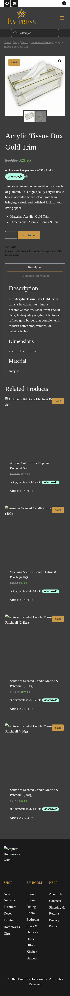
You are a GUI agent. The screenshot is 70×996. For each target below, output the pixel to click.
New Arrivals (9, 897)
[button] (60, 61)
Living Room (12, 255)
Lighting (9, 920)
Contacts (55, 901)
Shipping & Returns (57, 910)
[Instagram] (14, 3)
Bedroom (23, 251)
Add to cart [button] (19, 491)
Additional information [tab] (35, 275)
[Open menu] (61, 18)
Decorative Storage (39, 251)
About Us (55, 894)
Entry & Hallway (32, 929)
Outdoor (32, 958)
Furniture (10, 907)
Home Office (57, 251)
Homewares (12, 927)
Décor (8, 913)
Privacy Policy (54, 923)
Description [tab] (35, 267)
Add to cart (29, 235)
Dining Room (31, 910)
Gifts (7, 933)
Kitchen (32, 951)
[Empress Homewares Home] (13, 855)
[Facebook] (7, 3)
